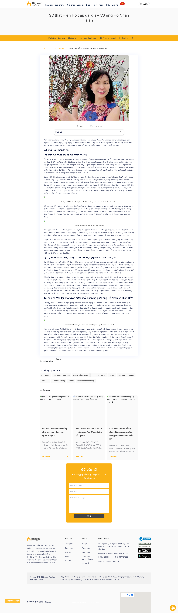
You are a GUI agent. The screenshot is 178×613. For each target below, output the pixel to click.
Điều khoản (98, 5)
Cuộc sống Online (57, 48)
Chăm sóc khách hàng (87, 38)
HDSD (107, 5)
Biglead (46, 345)
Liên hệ (115, 5)
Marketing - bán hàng (61, 375)
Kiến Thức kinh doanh (108, 38)
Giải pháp (71, 5)
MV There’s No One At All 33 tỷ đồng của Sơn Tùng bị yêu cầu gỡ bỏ (89, 432)
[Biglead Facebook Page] (144, 547)
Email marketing (59, 381)
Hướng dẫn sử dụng (80, 375)
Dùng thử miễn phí (13, 601)
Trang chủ (69, 544)
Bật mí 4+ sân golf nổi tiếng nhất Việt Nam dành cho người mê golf (54, 432)
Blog (88, 5)
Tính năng (49, 5)
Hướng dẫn (86, 563)
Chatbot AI (72, 38)
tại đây (101, 351)
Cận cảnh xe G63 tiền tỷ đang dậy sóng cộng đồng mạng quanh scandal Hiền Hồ (121, 433)
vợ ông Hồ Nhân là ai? (112, 145)
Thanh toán (86, 548)
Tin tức (71, 381)
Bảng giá (80, 5)
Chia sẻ (58, 359)
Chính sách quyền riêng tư (87, 557)
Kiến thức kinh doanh (126, 375)
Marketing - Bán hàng (56, 38)
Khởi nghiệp (123, 38)
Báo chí (112, 375)
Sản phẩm (59, 5)
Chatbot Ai (45, 381)
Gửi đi (89, 516)
